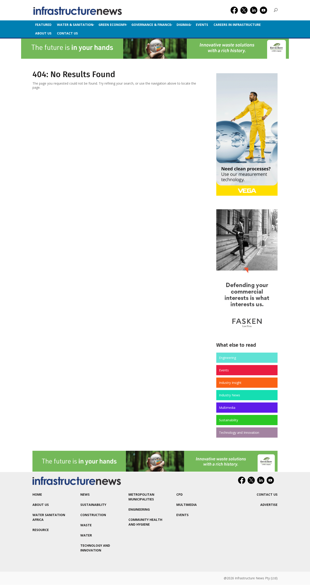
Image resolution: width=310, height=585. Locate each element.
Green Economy (112, 24)
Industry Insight (230, 382)
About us (43, 33)
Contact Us (67, 33)
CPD (179, 494)
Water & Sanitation (75, 24)
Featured (43, 24)
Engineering (227, 358)
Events (202, 24)
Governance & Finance (151, 24)
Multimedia (227, 407)
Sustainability (228, 420)
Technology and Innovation (239, 432)
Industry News (229, 395)
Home (37, 494)
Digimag (183, 24)
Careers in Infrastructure (237, 24)
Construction (93, 515)
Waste (86, 525)
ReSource (40, 530)
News (85, 494)
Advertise (269, 504)
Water (86, 535)
